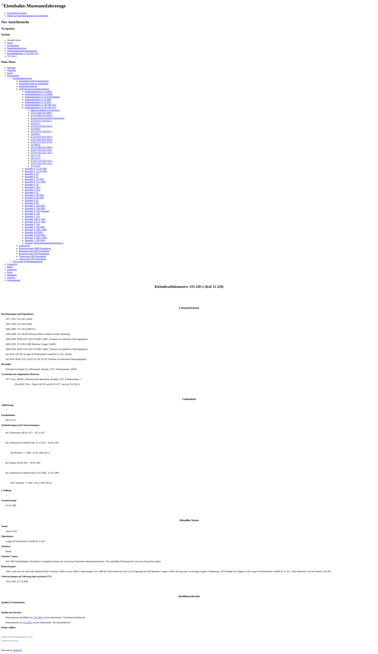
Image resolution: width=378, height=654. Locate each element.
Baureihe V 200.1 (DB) (36, 237)
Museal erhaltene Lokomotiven (45, 110)
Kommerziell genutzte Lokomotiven (47, 118)
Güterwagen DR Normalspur (32, 259)
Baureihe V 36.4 (32, 190)
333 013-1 (35, 123)
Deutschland (13, 75)
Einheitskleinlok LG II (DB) (38, 99)
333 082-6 (35, 144)
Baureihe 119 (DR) (34, 232)
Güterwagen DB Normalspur (32, 256)
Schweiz (11, 277)
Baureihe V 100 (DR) (35, 208)
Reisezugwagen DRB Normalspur (35, 248)
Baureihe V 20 (32, 174)
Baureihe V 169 (32, 224)
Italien (10, 267)
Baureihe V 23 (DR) (34, 179)
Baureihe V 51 (32, 192)
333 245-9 (35, 166)
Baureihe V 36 (32, 184)
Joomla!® (17, 650)
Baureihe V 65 (32, 200)
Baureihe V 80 (32, 203)
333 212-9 (35, 158)
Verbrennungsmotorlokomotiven (34, 89)
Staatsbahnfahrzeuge (22, 78)
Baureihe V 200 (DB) (35, 235)
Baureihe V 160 (32, 214)
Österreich (12, 269)
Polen (9, 272)
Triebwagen (24, 245)
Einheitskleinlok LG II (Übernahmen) (42, 97)
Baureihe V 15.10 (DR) (36, 168)
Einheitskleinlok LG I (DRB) (38, 91)
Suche (10, 73)
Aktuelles (11, 70)
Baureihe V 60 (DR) (34, 198)
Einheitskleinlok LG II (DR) (38, 102)
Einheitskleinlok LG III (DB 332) (40, 105)
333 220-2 (38, 617)
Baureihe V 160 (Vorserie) (37, 211)
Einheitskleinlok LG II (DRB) (39, 94)
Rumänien (12, 275)
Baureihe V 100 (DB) (35, 206)
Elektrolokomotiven (28, 86)
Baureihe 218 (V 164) (35, 219)
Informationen (13, 280)
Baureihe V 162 (32, 216)
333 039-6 (35, 129)
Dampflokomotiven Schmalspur (34, 83)
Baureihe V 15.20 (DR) (36, 171)
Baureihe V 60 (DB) (34, 195)
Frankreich (12, 264)
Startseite (11, 67)
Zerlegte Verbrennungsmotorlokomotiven (44, 243)
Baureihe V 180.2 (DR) (36, 229)
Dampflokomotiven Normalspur (34, 81)
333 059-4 (35, 134)
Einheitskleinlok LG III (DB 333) (40, 107)
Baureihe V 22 (32, 176)
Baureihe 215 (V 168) (35, 222)
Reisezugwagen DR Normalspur (34, 253)
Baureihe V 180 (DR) (35, 227)
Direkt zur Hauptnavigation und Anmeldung (27, 15)
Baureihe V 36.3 (32, 187)
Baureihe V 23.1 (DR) (35, 182)
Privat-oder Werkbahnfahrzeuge (28, 261)
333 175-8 (35, 155)
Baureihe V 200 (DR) (35, 240)
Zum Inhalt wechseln (17, 13)
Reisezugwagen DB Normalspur (34, 251)
